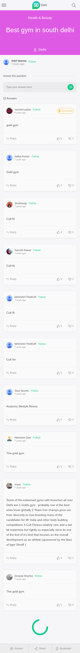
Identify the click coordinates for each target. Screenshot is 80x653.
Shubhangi (21, 203)
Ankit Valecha (18, 60)
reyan (18, 484)
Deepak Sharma (24, 576)
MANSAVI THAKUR (25, 297)
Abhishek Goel (23, 437)
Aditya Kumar (22, 156)
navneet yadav (23, 109)
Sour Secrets (22, 390)
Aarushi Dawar (23, 250)
